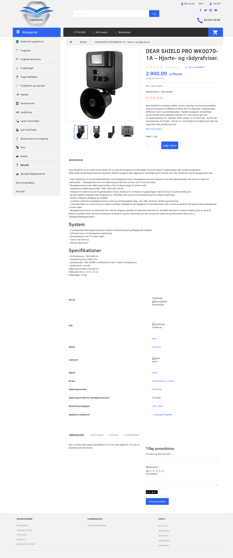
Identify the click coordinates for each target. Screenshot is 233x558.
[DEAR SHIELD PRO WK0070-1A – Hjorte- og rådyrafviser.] (103, 84)
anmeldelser (172, 67)
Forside (80, 32)
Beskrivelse (76, 159)
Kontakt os (21, 539)
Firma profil (22, 534)
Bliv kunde (189, 3)
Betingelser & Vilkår (26, 544)
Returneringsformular (97, 525)
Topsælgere (96, 434)
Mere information (154, 128)
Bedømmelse (152, 466)
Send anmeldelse (157, 501)
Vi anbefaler (131, 434)
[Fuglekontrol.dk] (34, 13)
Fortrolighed (22, 525)
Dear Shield (156, 85)
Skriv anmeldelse (196, 67)
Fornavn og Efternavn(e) (158, 453)
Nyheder (114, 434)
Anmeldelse (151, 473)
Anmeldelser (76, 434)
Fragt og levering (24, 530)
